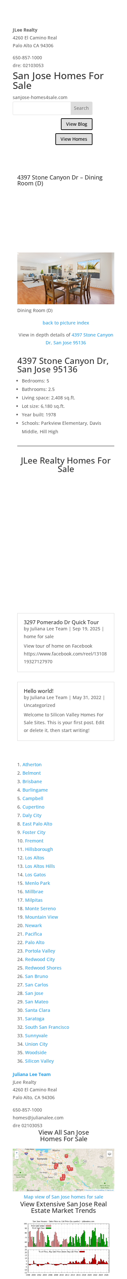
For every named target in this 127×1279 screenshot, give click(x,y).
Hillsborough (39, 849)
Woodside (36, 1052)
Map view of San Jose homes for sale (63, 1197)
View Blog (76, 124)
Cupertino (33, 807)
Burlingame (35, 790)
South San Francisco (47, 1027)
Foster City (33, 832)
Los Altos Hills (40, 866)
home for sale (39, 636)
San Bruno (36, 976)
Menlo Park (37, 883)
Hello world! (38, 691)
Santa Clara (37, 1010)
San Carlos (36, 985)
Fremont (34, 841)
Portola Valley (40, 951)
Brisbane (32, 781)
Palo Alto (34, 942)
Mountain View (41, 917)
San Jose (34, 993)
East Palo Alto (37, 824)
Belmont (31, 773)
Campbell (32, 798)
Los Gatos (35, 874)
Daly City (31, 815)
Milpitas (34, 900)
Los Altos (34, 858)
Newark (33, 925)
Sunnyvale (36, 1035)
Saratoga (34, 1018)
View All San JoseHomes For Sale (63, 1135)
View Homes (74, 139)
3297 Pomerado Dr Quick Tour (61, 622)
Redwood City (40, 959)
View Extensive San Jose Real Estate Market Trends (63, 1207)
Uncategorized (39, 705)
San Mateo (36, 1002)
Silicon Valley (39, 1061)
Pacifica (33, 934)
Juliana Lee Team (48, 628)
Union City (36, 1044)
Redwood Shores (43, 968)
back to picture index (66, 323)
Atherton (32, 764)
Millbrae (34, 891)
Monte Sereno (40, 908)
